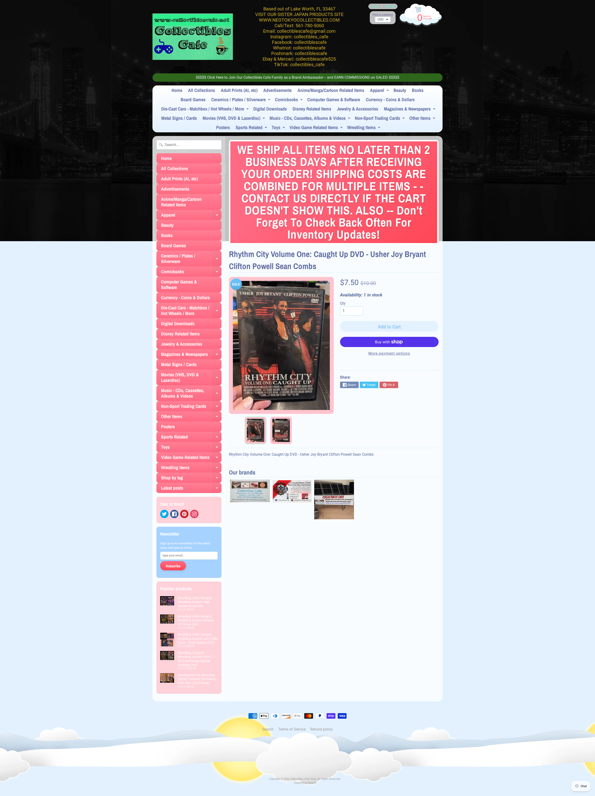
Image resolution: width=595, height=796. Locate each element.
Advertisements (277, 90)
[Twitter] (164, 514)
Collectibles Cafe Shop (303, 778)
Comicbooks (289, 100)
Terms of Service (292, 729)
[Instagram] (194, 514)
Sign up (390, 6)
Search (268, 729)
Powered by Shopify (305, 782)
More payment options (389, 353)
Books (417, 90)
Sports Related (252, 128)
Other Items (422, 119)
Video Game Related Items (317, 128)
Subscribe (173, 566)
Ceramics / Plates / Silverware (241, 100)
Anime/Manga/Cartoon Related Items (331, 90)
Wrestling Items (364, 128)
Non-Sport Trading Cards (380, 119)
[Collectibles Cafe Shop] (192, 36)
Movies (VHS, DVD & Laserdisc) (234, 119)
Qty (343, 303)
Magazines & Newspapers (410, 110)
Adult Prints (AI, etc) (239, 90)
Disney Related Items (312, 109)
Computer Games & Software (333, 99)
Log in (375, 6)
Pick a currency (383, 14)
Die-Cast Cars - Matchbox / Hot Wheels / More (205, 110)
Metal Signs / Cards (179, 118)
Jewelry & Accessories (357, 109)
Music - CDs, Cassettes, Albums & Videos (310, 119)
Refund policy (321, 729)
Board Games (193, 99)
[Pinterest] (184, 514)
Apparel (380, 91)
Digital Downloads (270, 109)
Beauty (399, 90)
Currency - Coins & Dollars (390, 99)
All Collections (201, 90)
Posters (223, 127)
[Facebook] (174, 514)
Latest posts (191, 489)
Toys (279, 128)
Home (177, 90)
